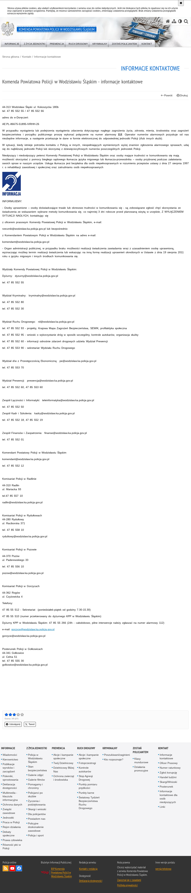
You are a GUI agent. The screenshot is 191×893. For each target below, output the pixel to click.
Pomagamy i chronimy (35, 786)
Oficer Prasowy (169, 763)
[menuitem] (12, 43)
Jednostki (8, 817)
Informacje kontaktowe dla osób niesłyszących (168, 797)
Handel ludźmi (168, 777)
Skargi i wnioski (37, 809)
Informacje (8, 748)
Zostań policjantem (140, 750)
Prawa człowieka (12, 840)
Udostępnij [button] (14, 724)
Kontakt (26, 56)
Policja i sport (36, 835)
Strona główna (10, 56)
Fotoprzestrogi (87, 763)
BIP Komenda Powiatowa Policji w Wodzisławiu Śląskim (61, 872)
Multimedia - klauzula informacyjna (10, 796)
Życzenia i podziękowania (37, 802)
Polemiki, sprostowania (10, 778)
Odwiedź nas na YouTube (12, 868)
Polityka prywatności (127, 885)
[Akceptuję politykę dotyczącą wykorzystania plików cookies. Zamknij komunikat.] (181, 3)
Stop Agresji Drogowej (86, 778)
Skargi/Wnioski (168, 781)
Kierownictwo (10, 759)
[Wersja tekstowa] (180, 21)
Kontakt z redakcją (88, 869)
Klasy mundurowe (141, 760)
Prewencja (58, 748)
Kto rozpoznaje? (113, 759)
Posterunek (166, 786)
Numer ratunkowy (170, 767)
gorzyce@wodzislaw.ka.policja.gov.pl (32, 629)
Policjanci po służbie (35, 794)
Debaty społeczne (9, 833)
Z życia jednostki (36, 748)
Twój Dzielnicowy (63, 763)
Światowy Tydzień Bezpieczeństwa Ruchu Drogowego (89, 803)
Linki (162, 806)
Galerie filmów (36, 779)
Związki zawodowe (9, 811)
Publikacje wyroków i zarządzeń (9, 768)
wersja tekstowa (163, 869)
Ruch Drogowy (86, 748)
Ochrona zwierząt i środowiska (63, 778)
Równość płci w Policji (12, 846)
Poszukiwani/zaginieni (117, 754)
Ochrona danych (12, 804)
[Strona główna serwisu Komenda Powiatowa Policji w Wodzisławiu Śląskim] (168, 21)
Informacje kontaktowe (47, 56)
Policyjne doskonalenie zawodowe (36, 827)
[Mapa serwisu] (174, 21)
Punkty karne (86, 792)
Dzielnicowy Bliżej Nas (63, 769)
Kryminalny (110, 748)
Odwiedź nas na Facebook (19, 868)
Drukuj (184, 95)
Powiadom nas (36, 818)
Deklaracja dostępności (10, 786)
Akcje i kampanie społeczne (63, 756)
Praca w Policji (11, 822)
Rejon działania (12, 826)
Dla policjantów (37, 814)
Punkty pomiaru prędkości (88, 786)
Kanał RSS (6, 868)
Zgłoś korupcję (168, 772)
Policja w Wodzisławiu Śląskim (35, 758)
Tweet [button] (32, 724)
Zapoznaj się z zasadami (129, 880)
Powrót (168, 95)
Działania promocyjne (141, 768)
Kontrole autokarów (85, 769)
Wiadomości (10, 754)
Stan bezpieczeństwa (37, 768)
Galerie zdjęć (35, 774)
